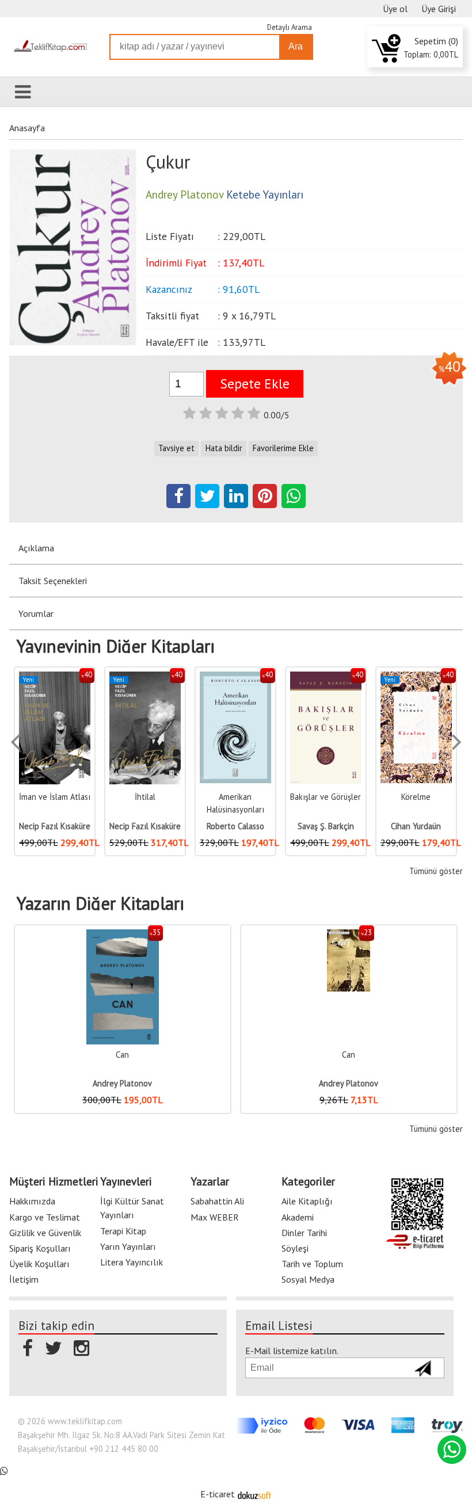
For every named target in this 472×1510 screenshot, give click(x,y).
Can (122, 1054)
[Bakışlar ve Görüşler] (235, 677)
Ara (295, 46)
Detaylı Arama (289, 27)
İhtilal (54, 796)
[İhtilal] (54, 677)
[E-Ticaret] (254, 1494)
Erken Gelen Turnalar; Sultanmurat (416, 809)
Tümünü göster (435, 870)
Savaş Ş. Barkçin (235, 826)
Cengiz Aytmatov (416, 826)
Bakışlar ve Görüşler (235, 796)
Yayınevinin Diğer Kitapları (116, 646)
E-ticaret (217, 1494)
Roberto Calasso (145, 826)
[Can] (122, 935)
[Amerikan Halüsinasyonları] (145, 677)
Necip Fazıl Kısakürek (56, 826)
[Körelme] (325, 677)
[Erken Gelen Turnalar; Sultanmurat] (416, 677)
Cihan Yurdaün (325, 826)
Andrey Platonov (122, 1083)
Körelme (325, 796)
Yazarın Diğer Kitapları (100, 903)
